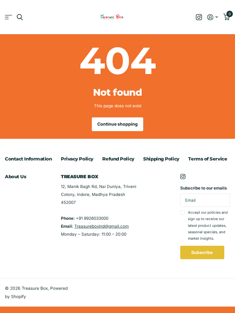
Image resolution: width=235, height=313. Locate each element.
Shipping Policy (161, 159)
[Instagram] (182, 176)
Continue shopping (117, 124)
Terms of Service (207, 159)
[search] (20, 17)
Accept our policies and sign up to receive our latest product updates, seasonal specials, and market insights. (208, 225)
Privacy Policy (77, 159)
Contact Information (28, 159)
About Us (15, 176)
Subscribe (202, 252)
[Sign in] (212, 17)
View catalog (8, 17)
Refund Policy (118, 159)
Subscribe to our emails (203, 188)
